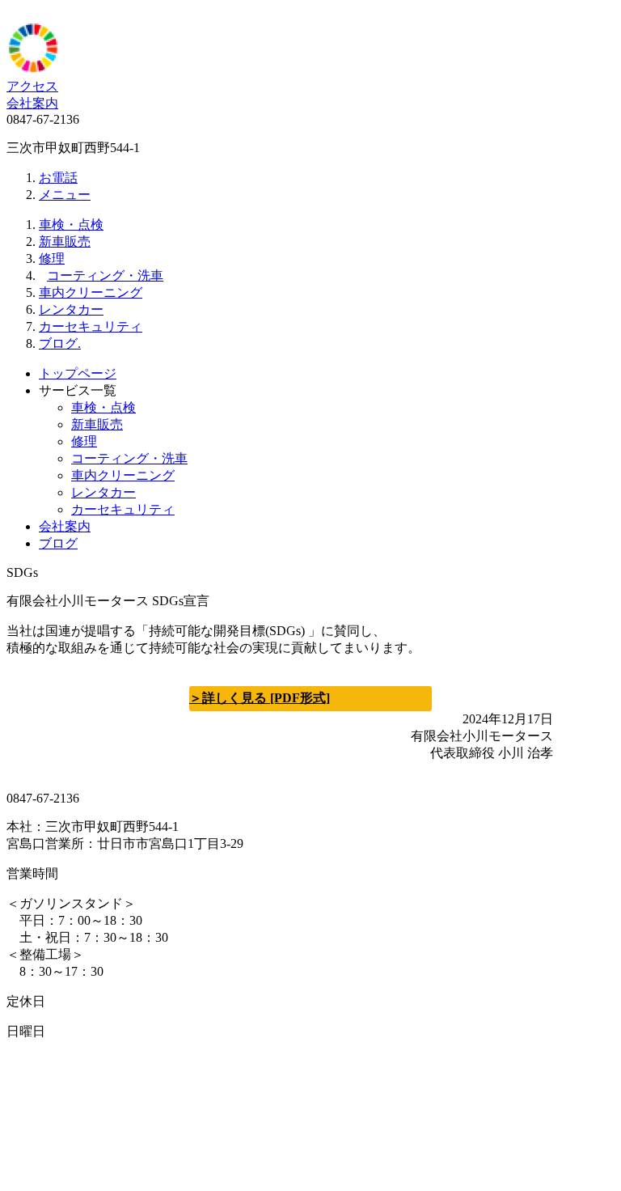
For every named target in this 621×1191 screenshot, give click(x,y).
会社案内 (32, 103)
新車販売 (65, 241)
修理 (52, 258)
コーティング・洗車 (105, 275)
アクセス (32, 86)
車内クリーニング (90, 292)
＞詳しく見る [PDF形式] (259, 698)
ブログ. (60, 343)
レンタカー (71, 309)
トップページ (77, 373)
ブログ (58, 543)
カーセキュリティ (90, 326)
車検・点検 (71, 224)
